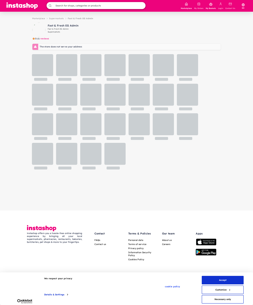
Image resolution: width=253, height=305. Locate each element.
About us (167, 240)
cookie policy (172, 286)
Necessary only (222, 299)
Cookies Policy (136, 259)
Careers (166, 244)
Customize (221, 289)
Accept (222, 280)
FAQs (97, 240)
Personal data (135, 240)
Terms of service (137, 244)
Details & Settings (54, 294)
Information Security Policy (139, 254)
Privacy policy (136, 248)
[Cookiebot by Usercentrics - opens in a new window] (25, 301)
